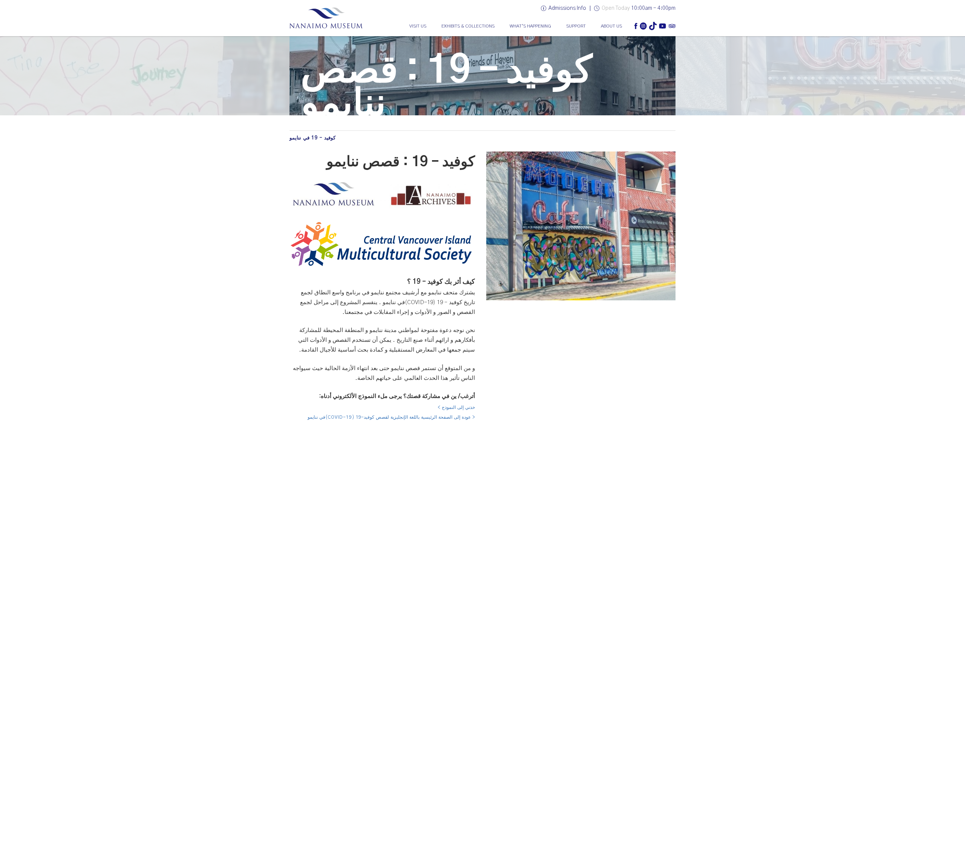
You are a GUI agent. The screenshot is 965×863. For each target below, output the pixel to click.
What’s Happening (530, 26)
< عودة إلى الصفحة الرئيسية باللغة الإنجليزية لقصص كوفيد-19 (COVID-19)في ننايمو (391, 417)
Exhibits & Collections (468, 26)
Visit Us (417, 26)
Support (576, 26)
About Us (611, 26)
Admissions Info (567, 8)
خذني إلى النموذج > (456, 407)
